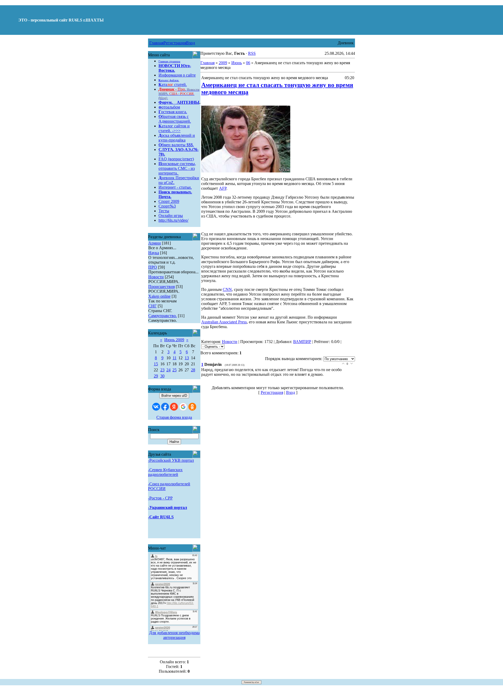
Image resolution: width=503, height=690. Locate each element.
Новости (156, 277)
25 (174, 370)
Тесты (163, 211)
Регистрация (174, 43)
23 (162, 370)
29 (156, 376)
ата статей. (172, 84)
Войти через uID (174, 396)
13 (187, 358)
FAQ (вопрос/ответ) (176, 159)
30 (162, 376)
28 (193, 370)
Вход (190, 43)
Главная (156, 43)
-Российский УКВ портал (171, 460)
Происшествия (161, 286)
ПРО (152, 267)
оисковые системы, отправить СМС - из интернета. (177, 168)
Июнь (236, 63)
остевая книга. (172, 112)
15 (156, 364)
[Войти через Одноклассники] (192, 407)
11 (175, 358)
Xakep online (159, 296)
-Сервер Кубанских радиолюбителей (165, 472)
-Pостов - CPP (160, 498)
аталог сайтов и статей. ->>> (174, 128)
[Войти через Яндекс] (174, 407)
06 (248, 63)
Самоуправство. (162, 315)
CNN (227, 289)
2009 (223, 63)
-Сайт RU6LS (161, 517)
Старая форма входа (174, 417)
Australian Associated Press (224, 322)
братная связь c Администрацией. (174, 118)
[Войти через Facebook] (165, 407)
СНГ (152, 306)
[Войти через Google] (183, 407)
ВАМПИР (302, 341)
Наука (153, 253)
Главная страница (169, 61)
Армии (154, 243)
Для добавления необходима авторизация (174, 635)
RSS (252, 53)
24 (168, 370)
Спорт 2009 (168, 201)
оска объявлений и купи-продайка (176, 137)
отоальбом (169, 107)
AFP (222, 188)
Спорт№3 (167, 206)
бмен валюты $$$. (176, 145)
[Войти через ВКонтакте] (156, 407)
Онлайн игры (170, 215)
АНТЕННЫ (188, 102)
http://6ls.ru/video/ (173, 220)
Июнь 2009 (174, 340)
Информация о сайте (177, 75)
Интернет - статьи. (175, 187)
